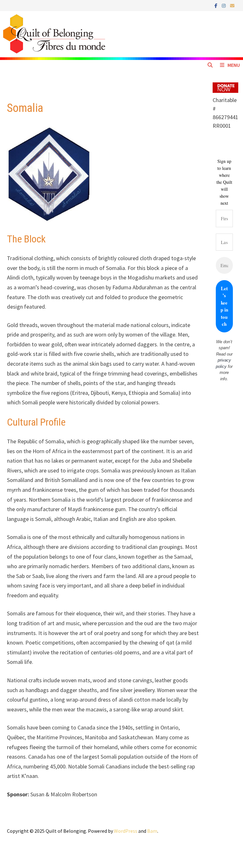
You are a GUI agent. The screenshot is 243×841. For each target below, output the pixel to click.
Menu (233, 65)
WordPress (125, 831)
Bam (152, 831)
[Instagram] (224, 5)
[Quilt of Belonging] (121, 35)
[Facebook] (216, 5)
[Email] (232, 5)
